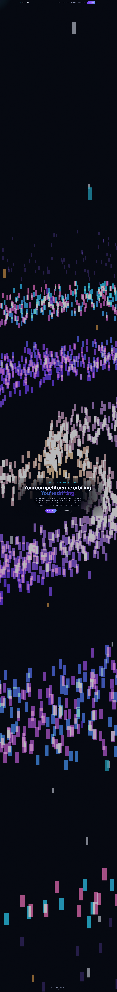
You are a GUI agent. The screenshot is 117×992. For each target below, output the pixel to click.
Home (59, 2)
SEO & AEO (73, 2)
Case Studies (81, 2)
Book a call (91, 2)
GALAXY (25, 2)
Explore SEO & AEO (65, 510)
